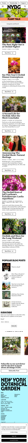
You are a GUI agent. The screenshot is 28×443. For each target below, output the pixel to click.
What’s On (3, 395)
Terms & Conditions (6, 410)
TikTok (3, 419)
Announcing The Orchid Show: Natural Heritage (13, 155)
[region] (14, 433)
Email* (2, 319)
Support (23, 3)
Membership (13, 3)
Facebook (3, 416)
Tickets (4, 3)
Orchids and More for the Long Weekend (13, 237)
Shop (15, 396)
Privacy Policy (5, 409)
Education (17, 394)
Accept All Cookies (14, 440)
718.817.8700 (8, 407)
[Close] (26, 424)
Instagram (3, 415)
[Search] (25, 6)
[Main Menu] (3, 6)
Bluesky (3, 417)
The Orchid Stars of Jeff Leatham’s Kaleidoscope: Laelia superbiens (13, 195)
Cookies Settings (14, 432)
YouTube (3, 418)
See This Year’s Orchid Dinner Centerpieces (13, 76)
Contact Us (4, 408)
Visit (2, 394)
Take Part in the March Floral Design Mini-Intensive (17, 286)
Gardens (3, 396)
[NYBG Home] (14, 7)
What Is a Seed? (15, 267)
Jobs (2, 411)
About (16, 395)
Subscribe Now (14, 371)
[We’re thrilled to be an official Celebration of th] (11, 346)
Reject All (14, 436)
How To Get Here (5, 403)
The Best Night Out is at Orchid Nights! (13, 46)
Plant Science (5, 397)
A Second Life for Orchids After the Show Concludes (11, 116)
